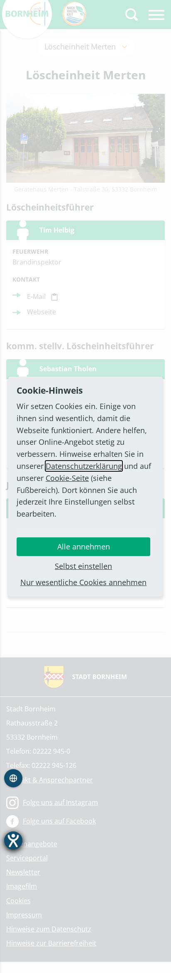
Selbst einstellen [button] (83, 566)
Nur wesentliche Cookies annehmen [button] (83, 582)
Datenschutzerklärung (84, 466)
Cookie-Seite (67, 478)
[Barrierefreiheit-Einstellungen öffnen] (13, 840)
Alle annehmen (83, 546)
